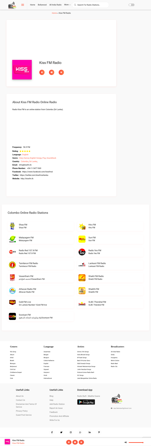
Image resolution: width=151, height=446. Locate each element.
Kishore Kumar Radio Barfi (85, 372)
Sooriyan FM (25, 315)
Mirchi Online (115, 360)
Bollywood (42, 5)
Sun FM (92, 237)
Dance (26, 158)
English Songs (36, 158)
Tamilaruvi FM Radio (28, 263)
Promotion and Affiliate (59, 416)
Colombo (24, 161)
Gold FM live (25, 302)
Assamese (47, 352)
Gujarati (46, 369)
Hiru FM (92, 224)
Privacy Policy (22, 411)
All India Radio (55, 5)
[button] (22, 5)
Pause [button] (51, 72)
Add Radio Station (57, 404)
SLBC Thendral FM (97, 302)
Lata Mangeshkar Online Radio (87, 378)
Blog (51, 396)
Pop (44, 158)
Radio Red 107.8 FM (28, 250)
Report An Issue (56, 408)
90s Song (13, 352)
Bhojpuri (46, 357)
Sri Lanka (33, 161)
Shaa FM (23, 224)
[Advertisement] (61, 40)
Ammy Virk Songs (83, 352)
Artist (11, 357)
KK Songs (80, 375)
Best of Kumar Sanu (83, 360)
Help (51, 400)
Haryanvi (46, 372)
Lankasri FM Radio (97, 263)
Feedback (54, 412)
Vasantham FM (26, 276)
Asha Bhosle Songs (83, 355)
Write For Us (55, 420)
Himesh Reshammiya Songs (86, 366)
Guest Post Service (23, 415)
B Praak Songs (82, 357)
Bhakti (12, 360)
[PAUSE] (52, 72)
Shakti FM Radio (96, 276)
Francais (46, 366)
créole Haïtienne (49, 360)
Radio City (114, 366)
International (48, 378)
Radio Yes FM (94, 250)
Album (12, 355)
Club (21, 158)
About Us (19, 396)
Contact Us (20, 400)
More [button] (66, 5)
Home (32, 5)
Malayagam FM (26, 237)
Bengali (46, 355)
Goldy (113, 355)
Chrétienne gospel (16, 372)
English (25, 154)
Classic (12, 375)
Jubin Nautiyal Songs (84, 369)
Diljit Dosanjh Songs (83, 363)
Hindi (45, 375)
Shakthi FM (93, 289)
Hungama (114, 357)
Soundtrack (51, 158)
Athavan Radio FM (27, 289)
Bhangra (12, 363)
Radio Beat (114, 363)
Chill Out (12, 369)
